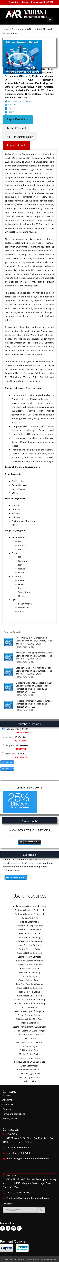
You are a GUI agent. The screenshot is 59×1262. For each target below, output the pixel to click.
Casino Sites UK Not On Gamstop (29, 999)
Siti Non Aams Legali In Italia (29, 925)
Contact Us (8, 1104)
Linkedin (13, 1228)
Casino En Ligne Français (29, 1057)
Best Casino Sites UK (29, 968)
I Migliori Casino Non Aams (30, 964)
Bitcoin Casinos (29, 1007)
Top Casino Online (29, 917)
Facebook (2, 1228)
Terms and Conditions (13, 1114)
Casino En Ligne (29, 976)
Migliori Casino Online (29, 1054)
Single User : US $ (16, 731)
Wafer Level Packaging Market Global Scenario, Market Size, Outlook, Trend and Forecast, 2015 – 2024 (34, 655)
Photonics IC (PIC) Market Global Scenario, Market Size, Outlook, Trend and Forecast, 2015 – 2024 (34, 640)
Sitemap (6, 1095)
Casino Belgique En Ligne (30, 1015)
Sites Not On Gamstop (29, 972)
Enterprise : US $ (16, 747)
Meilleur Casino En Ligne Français (29, 1030)
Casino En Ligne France (29, 980)
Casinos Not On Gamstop (29, 952)
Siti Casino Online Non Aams (29, 1019)
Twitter (8, 1228)
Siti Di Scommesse (29, 1065)
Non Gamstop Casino (29, 991)
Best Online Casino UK (29, 933)
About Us (13, 2)
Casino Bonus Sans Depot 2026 (30, 1034)
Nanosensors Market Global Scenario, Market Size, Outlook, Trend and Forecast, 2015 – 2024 (34, 703)
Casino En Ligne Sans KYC (29, 1069)
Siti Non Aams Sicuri (29, 1050)
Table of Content (16, 128)
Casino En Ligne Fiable (29, 949)
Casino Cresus (29, 1038)
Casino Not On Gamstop (29, 956)
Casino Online (29, 1081)
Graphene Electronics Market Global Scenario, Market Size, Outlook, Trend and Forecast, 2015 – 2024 (34, 670)
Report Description (18, 119)
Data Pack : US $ (15, 755)
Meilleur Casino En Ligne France (29, 1061)
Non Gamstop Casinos (29, 945)
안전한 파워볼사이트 (29, 1022)
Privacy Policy (9, 1118)
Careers (25, 2)
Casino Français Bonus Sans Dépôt (29, 1026)
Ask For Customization (20, 137)
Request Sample (16, 145)
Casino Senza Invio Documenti (29, 1042)
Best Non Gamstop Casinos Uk (29, 910)
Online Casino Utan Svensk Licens (29, 906)
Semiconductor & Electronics (26, 29)
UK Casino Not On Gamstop (29, 941)
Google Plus (19, 1228)
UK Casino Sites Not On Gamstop (29, 1003)
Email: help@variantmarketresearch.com (27, 1158)
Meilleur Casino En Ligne (29, 929)
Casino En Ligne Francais (29, 1077)
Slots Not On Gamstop (29, 937)
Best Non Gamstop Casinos (29, 960)
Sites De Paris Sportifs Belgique (29, 1011)
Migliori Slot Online (29, 921)
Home (5, 29)
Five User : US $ (15, 739)
